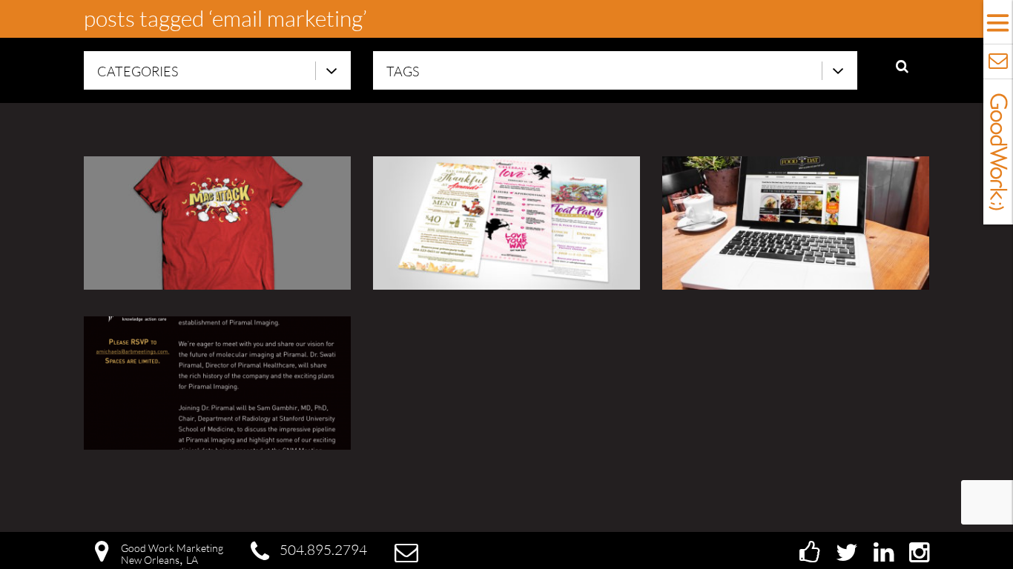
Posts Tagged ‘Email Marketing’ (225, 18)
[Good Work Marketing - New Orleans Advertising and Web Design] (998, 151)
